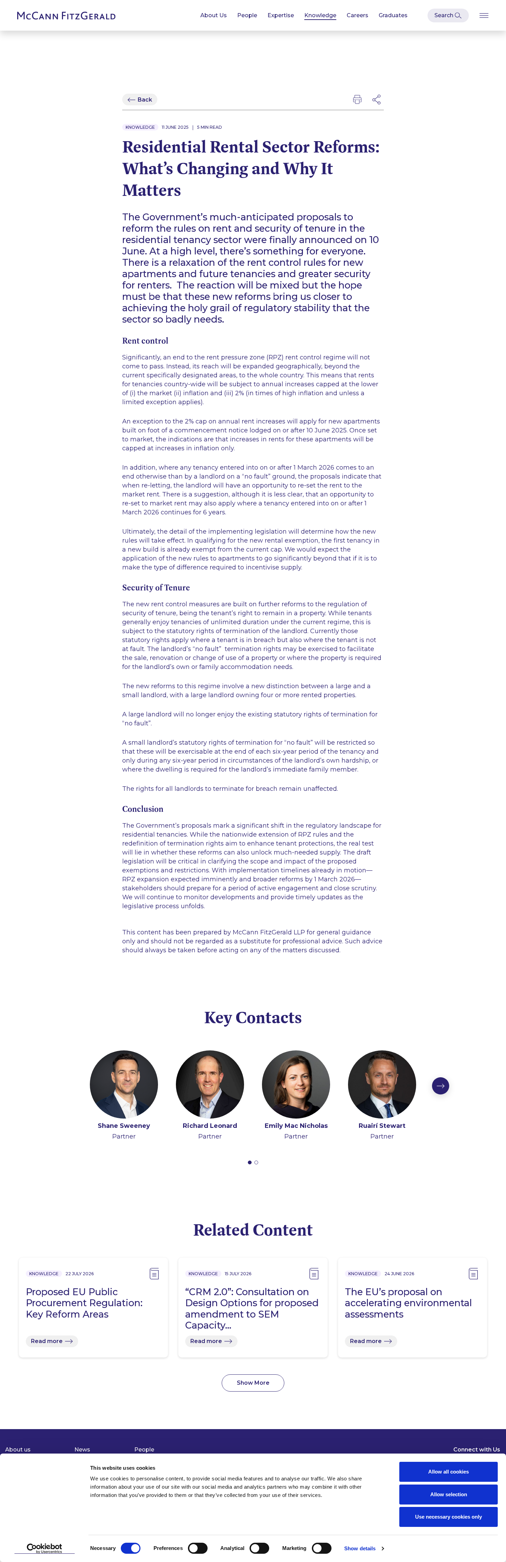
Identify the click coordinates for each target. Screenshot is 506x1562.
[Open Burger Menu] (484, 15)
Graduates (393, 15)
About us (18, 1449)
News (82, 1449)
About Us (213, 15)
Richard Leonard (210, 1126)
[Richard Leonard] (210, 1085)
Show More (253, 1383)
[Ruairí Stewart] (382, 1085)
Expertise (280, 15)
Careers (357, 15)
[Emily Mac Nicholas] (296, 1085)
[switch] (198, 1548)
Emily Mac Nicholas (296, 1126)
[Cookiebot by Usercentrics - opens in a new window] (44, 1548)
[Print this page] (357, 99)
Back (145, 99)
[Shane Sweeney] (124, 1085)
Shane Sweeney (124, 1126)
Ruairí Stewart (382, 1126)
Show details (360, 1548)
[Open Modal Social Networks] (377, 99)
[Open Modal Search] (448, 15)
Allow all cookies (448, 1472)
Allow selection (448, 1494)
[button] (250, 1162)
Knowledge (320, 15)
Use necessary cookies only (448, 1517)
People (247, 15)
